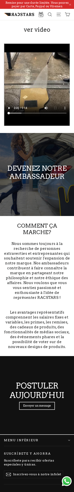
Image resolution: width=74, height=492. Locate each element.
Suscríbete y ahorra (27, 453)
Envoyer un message (37, 405)
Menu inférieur (21, 440)
